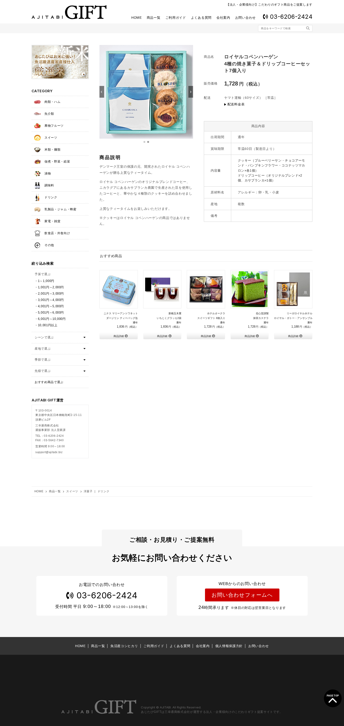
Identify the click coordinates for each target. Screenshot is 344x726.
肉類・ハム (52, 102)
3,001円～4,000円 (51, 300)
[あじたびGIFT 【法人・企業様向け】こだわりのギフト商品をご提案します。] (69, 12)
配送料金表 (236, 104)
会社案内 (223, 17)
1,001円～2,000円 (51, 287)
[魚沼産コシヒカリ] (60, 62)
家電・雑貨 (52, 221)
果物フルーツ (54, 125)
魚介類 (49, 113)
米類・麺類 (52, 149)
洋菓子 (88, 491)
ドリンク (50, 197)
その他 (49, 245)
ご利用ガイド (175, 17)
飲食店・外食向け (57, 233)
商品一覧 (154, 17)
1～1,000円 (46, 281)
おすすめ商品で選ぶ (49, 382)
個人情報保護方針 (229, 646)
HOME (136, 17)
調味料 (49, 185)
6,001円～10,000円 (52, 319)
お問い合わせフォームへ (242, 595)
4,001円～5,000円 (51, 306)
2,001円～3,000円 (51, 293)
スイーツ (50, 137)
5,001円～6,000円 (51, 312)
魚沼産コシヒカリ (124, 646)
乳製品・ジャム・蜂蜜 (60, 209)
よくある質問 (201, 17)
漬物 (47, 173)
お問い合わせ (245, 17)
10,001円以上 (48, 325)
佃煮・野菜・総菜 (57, 161)
